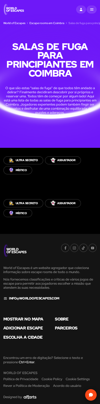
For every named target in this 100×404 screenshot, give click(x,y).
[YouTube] (92, 248)
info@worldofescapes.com (34, 298)
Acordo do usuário (67, 386)
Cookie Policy (52, 379)
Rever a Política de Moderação (26, 386)
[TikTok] (83, 248)
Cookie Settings (78, 379)
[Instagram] (74, 248)
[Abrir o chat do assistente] (91, 395)
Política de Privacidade (20, 379)
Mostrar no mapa (23, 319)
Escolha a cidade (23, 337)
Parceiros (66, 328)
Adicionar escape (23, 328)
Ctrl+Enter (26, 362)
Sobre (61, 319)
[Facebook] (65, 248)
